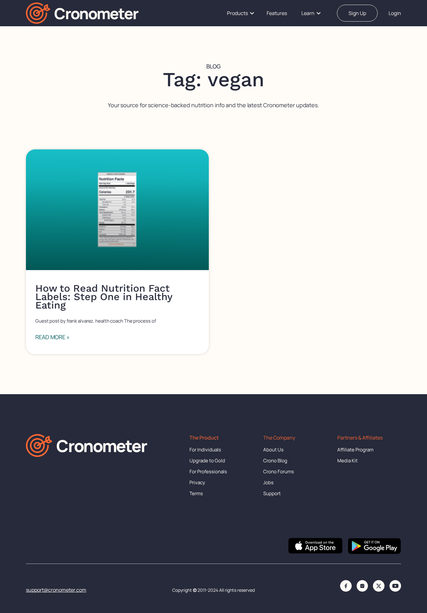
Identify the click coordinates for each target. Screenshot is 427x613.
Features (277, 13)
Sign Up (357, 13)
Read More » (52, 337)
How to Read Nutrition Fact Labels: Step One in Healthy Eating (103, 296)
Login (395, 13)
